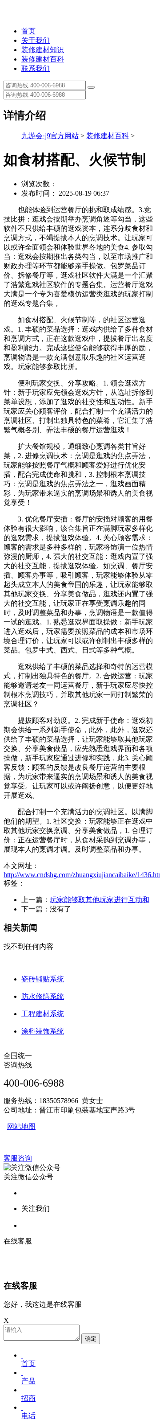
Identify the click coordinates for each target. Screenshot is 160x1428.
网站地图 (21, 1126)
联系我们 (35, 68)
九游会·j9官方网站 (50, 136)
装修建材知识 (42, 49)
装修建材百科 (42, 59)
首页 (28, 31)
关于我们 (35, 40)
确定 (90, 1338)
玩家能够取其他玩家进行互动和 (99, 899)
